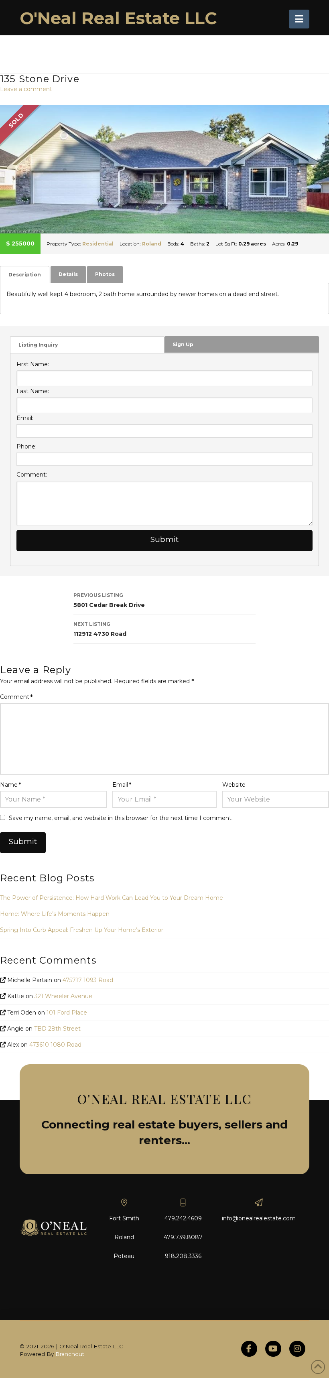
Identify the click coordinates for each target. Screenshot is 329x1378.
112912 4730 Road (99, 629)
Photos (105, 274)
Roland (151, 244)
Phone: (26, 446)
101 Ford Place (67, 1012)
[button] (299, 19)
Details (68, 274)
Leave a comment (26, 89)
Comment (16, 696)
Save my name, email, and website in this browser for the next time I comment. (121, 818)
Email (121, 784)
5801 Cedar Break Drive (109, 600)
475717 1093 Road (88, 980)
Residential (98, 244)
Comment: (31, 474)
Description (24, 275)
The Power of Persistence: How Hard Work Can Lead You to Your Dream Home (111, 897)
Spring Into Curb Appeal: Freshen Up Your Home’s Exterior (81, 930)
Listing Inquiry (38, 345)
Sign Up (183, 344)
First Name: (32, 364)
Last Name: (32, 391)
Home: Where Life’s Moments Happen (55, 913)
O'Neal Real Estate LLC (118, 18)
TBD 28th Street (57, 1028)
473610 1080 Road (55, 1044)
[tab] (24, 274)
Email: (24, 418)
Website (234, 784)
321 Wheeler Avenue (63, 996)
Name (10, 784)
